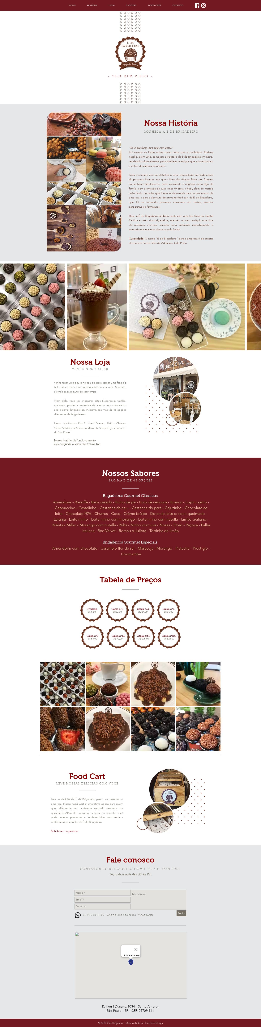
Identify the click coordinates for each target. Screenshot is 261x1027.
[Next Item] (254, 307)
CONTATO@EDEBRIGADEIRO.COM (111, 869)
